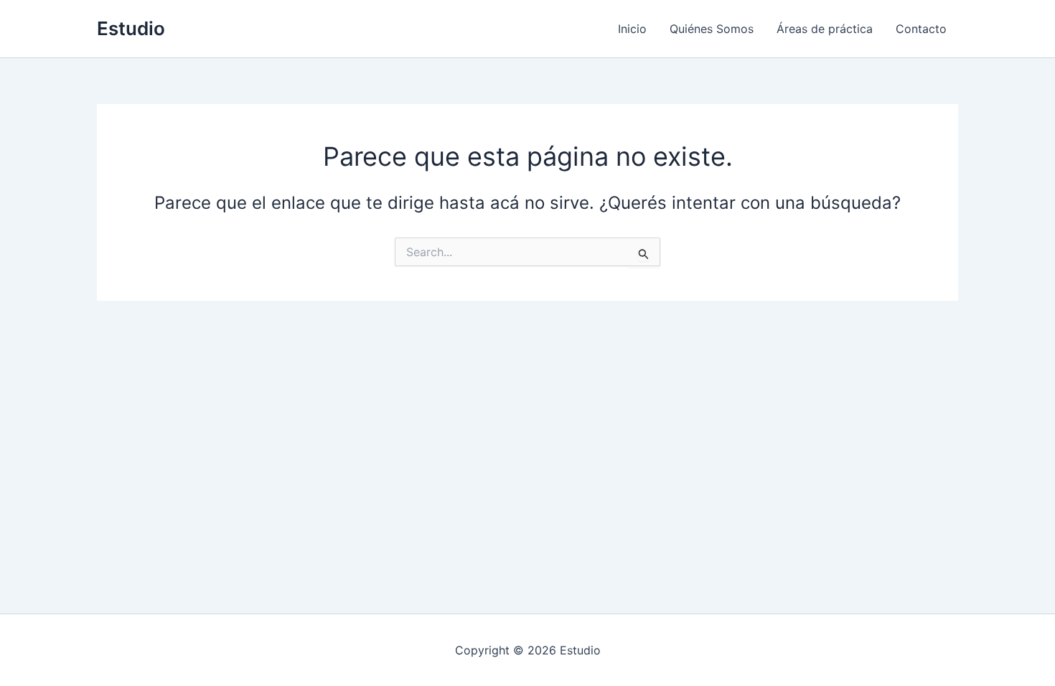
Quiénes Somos (712, 29)
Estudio (131, 28)
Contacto (921, 29)
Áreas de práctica (825, 29)
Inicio (632, 29)
